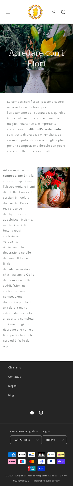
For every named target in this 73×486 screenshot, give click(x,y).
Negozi (12, 386)
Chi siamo (14, 367)
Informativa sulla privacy (46, 481)
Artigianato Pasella (25, 476)
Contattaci (15, 376)
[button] (8, 11)
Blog (11, 395)
